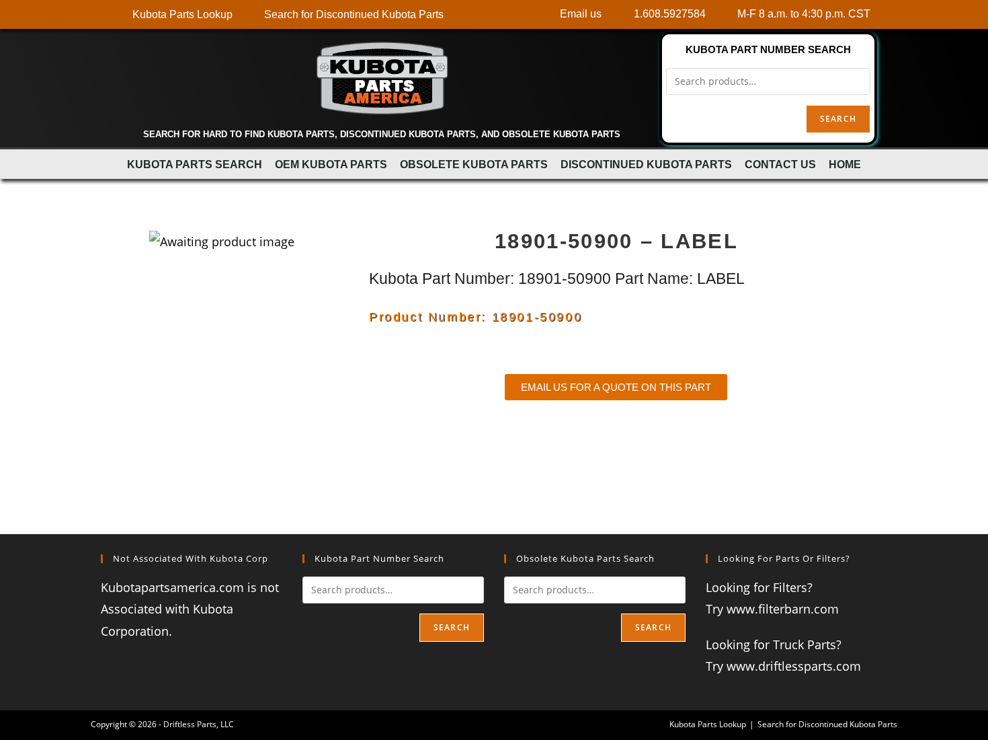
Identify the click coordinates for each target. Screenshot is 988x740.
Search (838, 118)
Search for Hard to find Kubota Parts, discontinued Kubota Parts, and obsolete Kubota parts (381, 134)
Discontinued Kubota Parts (646, 164)
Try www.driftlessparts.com (783, 666)
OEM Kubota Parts (331, 164)
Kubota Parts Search (194, 164)
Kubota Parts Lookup (707, 724)
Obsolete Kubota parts (474, 164)
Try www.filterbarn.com (772, 609)
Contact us (780, 164)
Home (845, 164)
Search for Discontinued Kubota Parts (827, 724)
